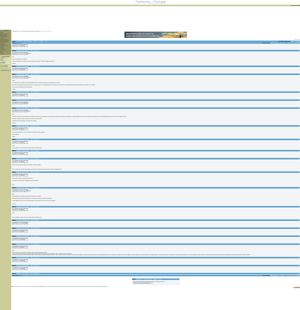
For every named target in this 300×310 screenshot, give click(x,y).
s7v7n (18, 45)
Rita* (18, 142)
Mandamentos (3, 42)
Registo (151, 283)
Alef (18, 153)
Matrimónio (2, 44)
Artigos (1, 32)
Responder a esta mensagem (23, 50)
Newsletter (2, 46)
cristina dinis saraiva (21, 53)
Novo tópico (35, 41)
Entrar (46, 41)
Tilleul (18, 69)
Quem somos (2, 49)
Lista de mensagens (27, 41)
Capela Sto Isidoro (5, 56)
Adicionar (2, 31)
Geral (298, 39)
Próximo (297, 41)
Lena (18, 95)
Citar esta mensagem (34, 50)
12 (292, 43)
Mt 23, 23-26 (3, 63)
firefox (18, 260)
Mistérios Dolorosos (4, 66)
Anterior (292, 41)
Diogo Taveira (20, 223)
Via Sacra (2, 54)
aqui (152, 282)
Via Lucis (2, 52)
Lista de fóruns (19, 41)
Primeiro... (277, 43)
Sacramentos (2, 50)
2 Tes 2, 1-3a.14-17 (4, 58)
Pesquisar (41, 41)
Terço (1, 51)
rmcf (18, 128)
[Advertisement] (150, 18)
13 (294, 43)
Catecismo (2, 37)
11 (290, 43)
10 (288, 43)
